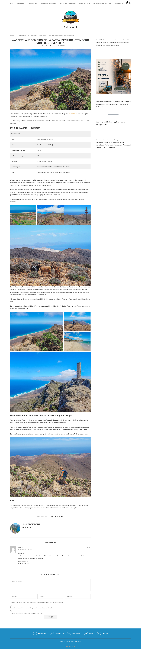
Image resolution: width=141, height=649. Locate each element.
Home (12, 35)
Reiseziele (20, 3)
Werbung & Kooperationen (102, 3)
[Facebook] (64, 27)
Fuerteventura (22, 35)
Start (12, 3)
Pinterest (112, 147)
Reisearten (33, 3)
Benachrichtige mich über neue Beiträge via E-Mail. (27, 613)
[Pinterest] (70, 27)
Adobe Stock (108, 142)
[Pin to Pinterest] (59, 517)
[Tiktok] (76, 27)
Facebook (126, 145)
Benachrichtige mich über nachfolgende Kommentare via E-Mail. (31, 608)
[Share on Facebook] (55, 517)
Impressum (119, 3)
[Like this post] (53, 517)
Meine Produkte (84, 3)
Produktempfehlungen (67, 3)
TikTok (105, 147)
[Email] (73, 27)
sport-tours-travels (48, 46)
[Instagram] (67, 27)
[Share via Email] (62, 517)
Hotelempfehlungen (48, 3)
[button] (36, 332)
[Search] (130, 3)
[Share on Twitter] (57, 517)
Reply (89, 547)
